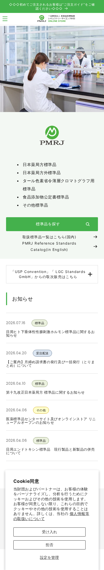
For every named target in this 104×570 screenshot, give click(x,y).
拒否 (49, 544)
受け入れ (49, 531)
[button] (52, 274)
